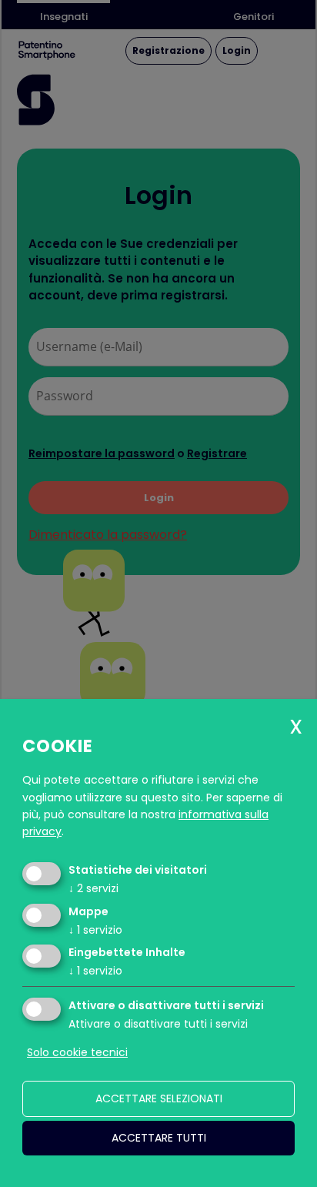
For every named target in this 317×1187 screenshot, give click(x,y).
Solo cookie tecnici (77, 1052)
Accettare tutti (159, 1137)
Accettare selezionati (158, 1098)
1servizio (95, 930)
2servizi (93, 888)
